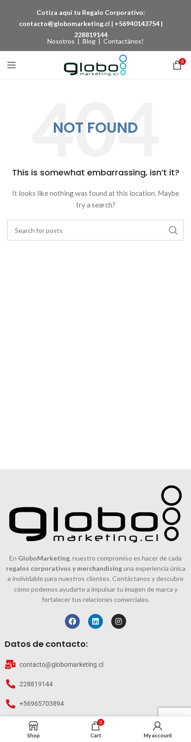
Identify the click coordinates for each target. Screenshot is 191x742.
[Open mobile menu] (11, 65)
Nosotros (61, 41)
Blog (89, 41)
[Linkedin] (95, 621)
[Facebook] (72, 621)
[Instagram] (118, 621)
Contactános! (123, 41)
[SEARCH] (173, 230)
